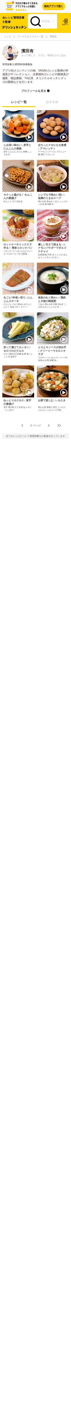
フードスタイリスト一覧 (30, 36)
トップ (7, 36)
